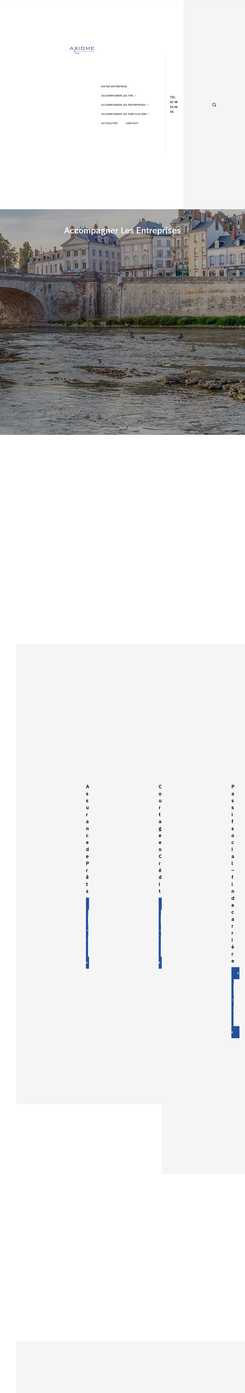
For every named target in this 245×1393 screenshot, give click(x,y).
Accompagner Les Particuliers (124, 114)
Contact (132, 123)
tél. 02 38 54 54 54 (173, 105)
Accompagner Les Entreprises (123, 104)
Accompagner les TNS (117, 95)
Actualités (109, 123)
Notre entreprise (114, 86)
